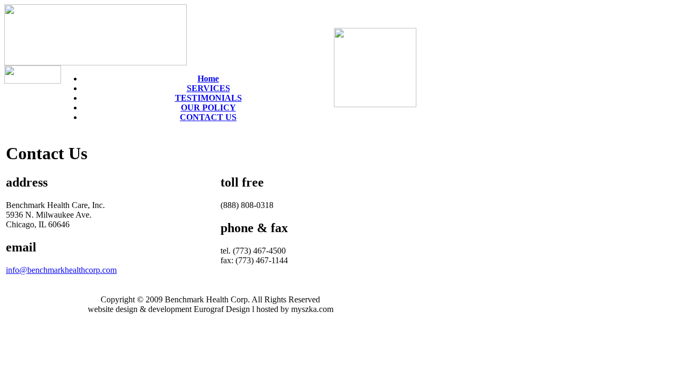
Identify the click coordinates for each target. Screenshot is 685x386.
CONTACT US (208, 117)
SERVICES (208, 88)
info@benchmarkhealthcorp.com (61, 269)
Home (208, 78)
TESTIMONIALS (208, 97)
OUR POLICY (208, 107)
